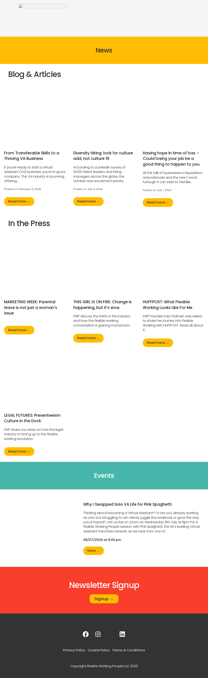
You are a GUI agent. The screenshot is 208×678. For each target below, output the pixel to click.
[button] (201, 7)
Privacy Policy (74, 650)
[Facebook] (86, 634)
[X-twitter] (110, 634)
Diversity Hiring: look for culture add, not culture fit (103, 155)
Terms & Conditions (128, 650)
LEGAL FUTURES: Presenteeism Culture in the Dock (32, 418)
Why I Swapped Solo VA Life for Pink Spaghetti (127, 504)
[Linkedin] (122, 634)
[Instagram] (98, 634)
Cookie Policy (99, 650)
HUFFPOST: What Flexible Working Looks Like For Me (167, 304)
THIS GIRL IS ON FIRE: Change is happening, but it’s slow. (102, 304)
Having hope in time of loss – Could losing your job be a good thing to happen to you (171, 158)
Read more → (19, 201)
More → (93, 550)
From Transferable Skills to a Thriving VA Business (31, 155)
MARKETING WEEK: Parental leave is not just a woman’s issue (30, 307)
